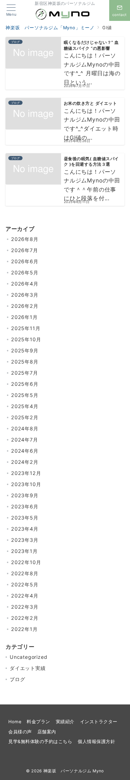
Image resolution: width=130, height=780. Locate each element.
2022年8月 (24, 573)
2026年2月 (24, 306)
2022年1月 (24, 629)
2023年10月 (26, 484)
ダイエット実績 (28, 668)
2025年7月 (24, 373)
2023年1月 (24, 551)
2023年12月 (26, 473)
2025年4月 (24, 406)
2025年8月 (24, 362)
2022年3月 (24, 607)
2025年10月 (26, 339)
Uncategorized (28, 657)
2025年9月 (24, 350)
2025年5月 (24, 395)
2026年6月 (24, 261)
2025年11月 (25, 328)
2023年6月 (24, 506)
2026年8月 (24, 239)
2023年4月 (24, 529)
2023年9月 (24, 495)
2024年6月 (24, 451)
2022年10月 (26, 562)
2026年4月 (24, 284)
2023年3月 (24, 540)
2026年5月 (24, 272)
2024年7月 (24, 440)
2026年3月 (24, 295)
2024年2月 (24, 462)
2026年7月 (24, 250)
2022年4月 (24, 596)
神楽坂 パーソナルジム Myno (73, 771)
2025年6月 (24, 384)
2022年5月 (24, 584)
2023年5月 (24, 518)
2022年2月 (24, 618)
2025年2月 (24, 417)
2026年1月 (24, 317)
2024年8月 (24, 428)
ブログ (17, 679)
